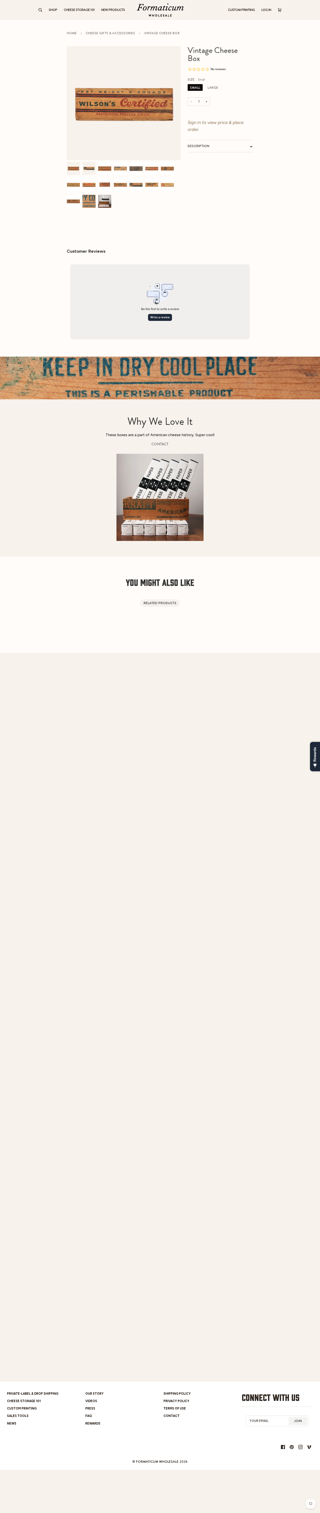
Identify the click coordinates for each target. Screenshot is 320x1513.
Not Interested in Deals (201, 796)
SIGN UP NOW (201, 785)
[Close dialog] (238, 705)
